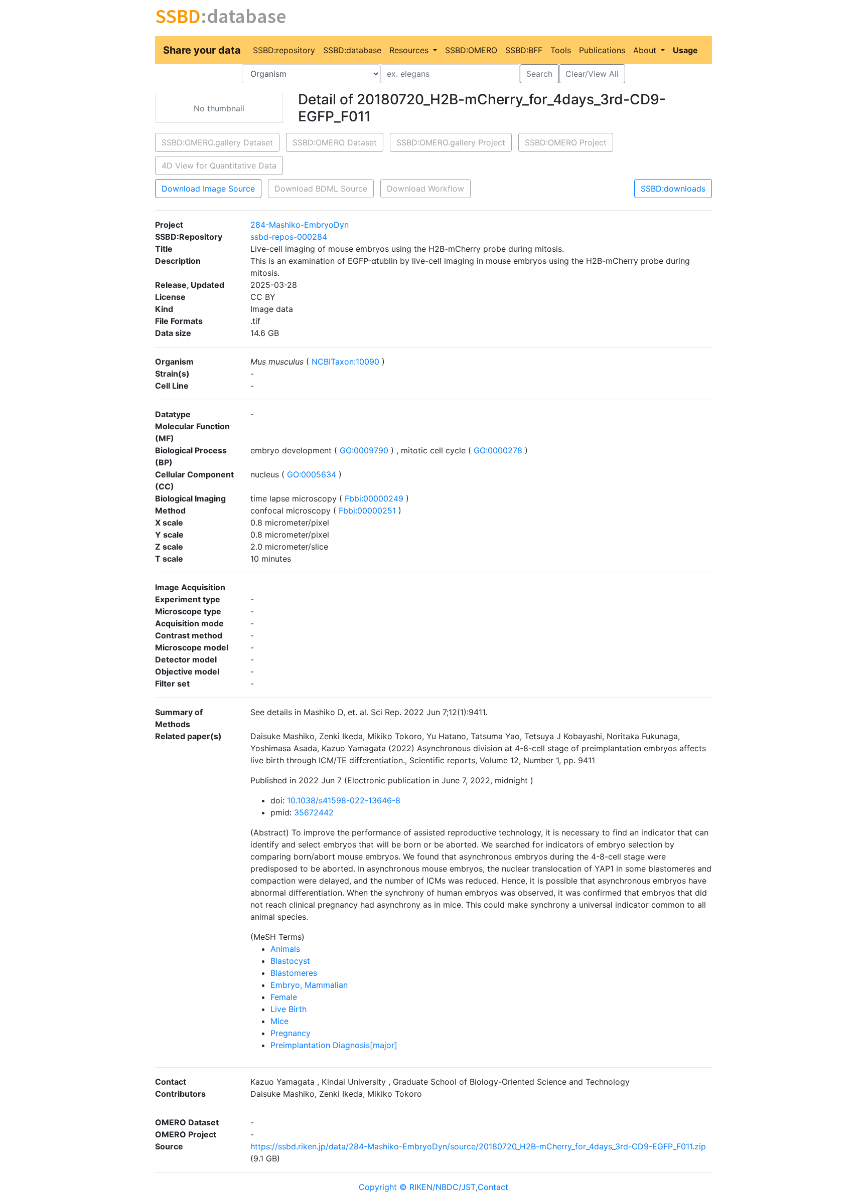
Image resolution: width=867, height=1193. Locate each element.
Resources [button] (410, 50)
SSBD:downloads (673, 189)
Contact (493, 1187)
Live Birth (288, 1009)
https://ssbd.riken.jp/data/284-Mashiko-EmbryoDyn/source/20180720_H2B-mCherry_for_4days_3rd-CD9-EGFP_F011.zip (478, 1146)
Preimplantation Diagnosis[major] (333, 1045)
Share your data (202, 50)
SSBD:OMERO (471, 50)
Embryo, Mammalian (309, 985)
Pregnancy (290, 1033)
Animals (285, 949)
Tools (560, 50)
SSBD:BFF (523, 50)
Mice (279, 1021)
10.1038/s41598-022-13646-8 (343, 800)
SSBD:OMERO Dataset (335, 142)
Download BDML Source (320, 189)
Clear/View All (592, 74)
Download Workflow (425, 189)
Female (283, 997)
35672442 (314, 812)
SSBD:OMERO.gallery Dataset (217, 142)
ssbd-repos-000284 (288, 237)
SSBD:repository (284, 50)
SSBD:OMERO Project (566, 142)
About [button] (646, 50)
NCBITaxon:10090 (345, 362)
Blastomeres (293, 973)
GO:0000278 (498, 450)
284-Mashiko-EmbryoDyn (299, 225)
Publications (602, 50)
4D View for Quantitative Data (219, 165)
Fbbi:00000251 (367, 510)
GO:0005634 (311, 474)
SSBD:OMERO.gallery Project (450, 142)
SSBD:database (352, 50)
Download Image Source (208, 189)
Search (539, 74)
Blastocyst (290, 961)
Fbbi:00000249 (374, 498)
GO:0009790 (364, 450)
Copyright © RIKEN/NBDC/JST (417, 1187)
